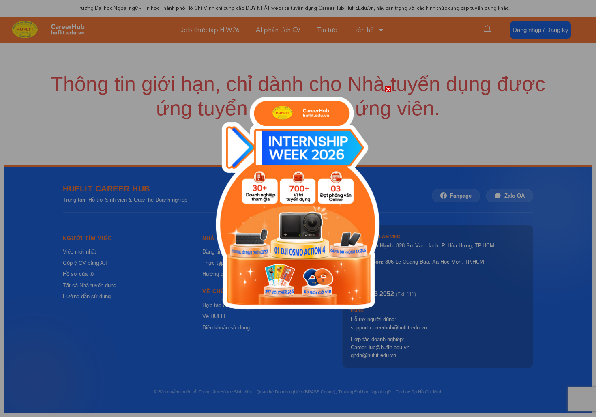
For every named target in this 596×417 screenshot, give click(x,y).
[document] (298, 208)
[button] (388, 89)
